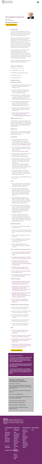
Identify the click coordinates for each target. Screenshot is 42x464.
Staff (15, 458)
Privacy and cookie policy (25, 433)
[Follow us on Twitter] (32, 433)
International (16, 433)
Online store (16, 441)
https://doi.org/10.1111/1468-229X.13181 (20, 156)
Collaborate (16, 437)
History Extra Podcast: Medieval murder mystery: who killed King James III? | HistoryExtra (20, 331)
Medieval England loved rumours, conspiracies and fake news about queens (21, 253)
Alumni (15, 454)
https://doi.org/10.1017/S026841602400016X (21, 144)
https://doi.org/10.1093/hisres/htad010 (20, 151)
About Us (16, 440)
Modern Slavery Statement (25, 441)
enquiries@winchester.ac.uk (11, 450)
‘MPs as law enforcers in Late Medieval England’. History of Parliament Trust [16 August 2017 (20, 301)
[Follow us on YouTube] (33, 433)
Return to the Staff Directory (11, 24)
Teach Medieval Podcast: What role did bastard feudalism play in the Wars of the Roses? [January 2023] (21, 340)
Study (15, 432)
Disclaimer (25, 430)
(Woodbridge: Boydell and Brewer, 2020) (21, 114)
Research (16, 438)
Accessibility (25, 444)
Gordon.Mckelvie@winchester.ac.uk (11, 22)
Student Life (16, 435)
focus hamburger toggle (38, 2)
